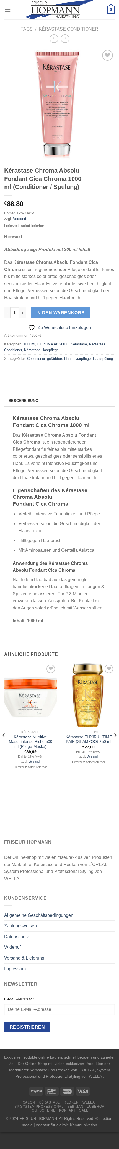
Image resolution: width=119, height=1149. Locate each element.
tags (27, 29)
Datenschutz (16, 936)
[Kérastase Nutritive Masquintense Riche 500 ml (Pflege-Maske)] (30, 695)
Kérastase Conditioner (68, 29)
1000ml (29, 344)
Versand (19, 219)
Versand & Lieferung (24, 958)
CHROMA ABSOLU (52, 344)
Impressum (15, 968)
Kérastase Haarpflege (41, 350)
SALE (83, 1110)
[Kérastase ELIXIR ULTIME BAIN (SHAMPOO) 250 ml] (88, 695)
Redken (71, 1102)
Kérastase (79, 344)
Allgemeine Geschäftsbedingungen (38, 915)
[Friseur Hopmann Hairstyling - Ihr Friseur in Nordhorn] (59, 9)
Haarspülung (103, 358)
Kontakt (67, 1110)
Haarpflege (82, 358)
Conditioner (36, 358)
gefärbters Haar (59, 358)
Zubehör (96, 1106)
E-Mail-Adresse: (19, 999)
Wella (88, 1102)
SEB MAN (75, 1106)
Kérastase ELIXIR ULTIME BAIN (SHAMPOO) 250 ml (89, 739)
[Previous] (4, 746)
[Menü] (7, 9)
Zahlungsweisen (20, 925)
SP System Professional (38, 1106)
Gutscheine (43, 1110)
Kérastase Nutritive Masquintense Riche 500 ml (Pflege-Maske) (30, 742)
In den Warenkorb (60, 312)
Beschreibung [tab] (23, 401)
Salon (29, 1102)
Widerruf (12, 947)
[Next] (115, 746)
